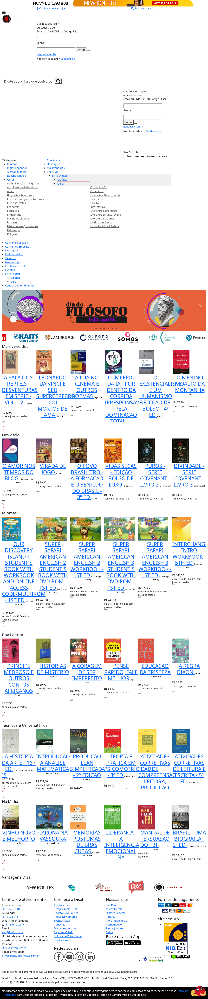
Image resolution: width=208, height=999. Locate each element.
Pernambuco (114, 924)
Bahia (109, 932)
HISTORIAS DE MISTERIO (53, 669)
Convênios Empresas (18, 246)
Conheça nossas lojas (52, 8)
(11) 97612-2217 (14, 924)
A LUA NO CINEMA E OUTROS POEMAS (85, 387)
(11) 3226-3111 (11, 917)
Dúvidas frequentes (14, 948)
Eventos (10, 270)
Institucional (61, 905)
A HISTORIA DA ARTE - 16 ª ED (19, 762)
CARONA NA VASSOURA (53, 835)
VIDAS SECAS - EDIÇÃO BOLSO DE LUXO (121, 475)
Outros (21, 175)
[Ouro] (176, 938)
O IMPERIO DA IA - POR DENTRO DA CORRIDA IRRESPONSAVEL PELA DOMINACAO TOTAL (125, 399)
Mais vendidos (56, 168)
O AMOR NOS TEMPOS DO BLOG (18, 472)
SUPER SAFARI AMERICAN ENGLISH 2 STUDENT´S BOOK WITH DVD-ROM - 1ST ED (53, 566)
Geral (10, 179)
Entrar (81, 50)
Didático (62, 179)
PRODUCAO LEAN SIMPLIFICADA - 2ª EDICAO (87, 766)
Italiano (11, 175)
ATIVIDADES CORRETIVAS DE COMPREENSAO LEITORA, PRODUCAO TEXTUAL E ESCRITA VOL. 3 (157, 781)
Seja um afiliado (63, 932)
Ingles (11, 168)
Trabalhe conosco (65, 928)
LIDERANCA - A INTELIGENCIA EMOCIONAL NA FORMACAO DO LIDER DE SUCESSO (121, 854)
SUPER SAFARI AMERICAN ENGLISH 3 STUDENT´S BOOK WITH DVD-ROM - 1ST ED (121, 566)
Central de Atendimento (20, 285)
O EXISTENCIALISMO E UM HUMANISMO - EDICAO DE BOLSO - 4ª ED (161, 396)
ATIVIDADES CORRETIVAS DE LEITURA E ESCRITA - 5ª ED (189, 769)
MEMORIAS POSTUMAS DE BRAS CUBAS (87, 842)
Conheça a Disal (15, 266)
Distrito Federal (115, 913)
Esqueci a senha (46, 54)
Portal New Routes (65, 917)
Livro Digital (59, 175)
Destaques (53, 164)
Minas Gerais (114, 909)
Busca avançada (144, 8)
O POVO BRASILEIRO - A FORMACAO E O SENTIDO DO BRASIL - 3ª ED (87, 481)
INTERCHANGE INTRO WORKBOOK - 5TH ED (190, 553)
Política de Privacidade (68, 936)
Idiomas (12, 164)
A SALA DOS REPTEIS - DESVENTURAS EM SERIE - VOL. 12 (20, 390)
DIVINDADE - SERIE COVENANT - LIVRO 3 (189, 475)
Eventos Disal (62, 920)
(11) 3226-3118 (11, 909)
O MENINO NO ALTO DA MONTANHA (190, 383)
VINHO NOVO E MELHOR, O (18, 835)
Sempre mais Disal (65, 909)
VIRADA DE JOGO (53, 468)
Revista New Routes (66, 913)
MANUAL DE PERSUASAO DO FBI (155, 838)
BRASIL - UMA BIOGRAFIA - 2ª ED (189, 838)
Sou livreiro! (61, 940)
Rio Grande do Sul (117, 920)
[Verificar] (180, 956)
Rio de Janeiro (114, 928)
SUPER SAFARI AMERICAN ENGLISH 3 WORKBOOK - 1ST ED (155, 560)
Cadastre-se (67, 59)
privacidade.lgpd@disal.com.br (21, 955)
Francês (22, 172)
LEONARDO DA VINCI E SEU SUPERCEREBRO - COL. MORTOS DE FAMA (55, 396)
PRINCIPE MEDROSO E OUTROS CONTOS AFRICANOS (19, 678)
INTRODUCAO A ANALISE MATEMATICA (53, 762)
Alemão (11, 172)
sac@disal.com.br (12, 932)
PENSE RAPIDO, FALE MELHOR (121, 672)
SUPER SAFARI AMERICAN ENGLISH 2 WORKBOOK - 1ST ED (87, 560)
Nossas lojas (12, 262)
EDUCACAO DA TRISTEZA (155, 669)
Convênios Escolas (16, 242)
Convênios (53, 160)
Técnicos (10, 258)
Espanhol (21, 168)
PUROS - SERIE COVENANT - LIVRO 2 (154, 475)
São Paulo (112, 905)
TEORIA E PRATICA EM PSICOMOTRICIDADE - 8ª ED (129, 766)
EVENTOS (52, 172)
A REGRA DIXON (188, 669)
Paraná (110, 917)
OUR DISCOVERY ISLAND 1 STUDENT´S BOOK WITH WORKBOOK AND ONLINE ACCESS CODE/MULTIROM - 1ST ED (24, 572)
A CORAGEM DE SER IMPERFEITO (87, 672)
